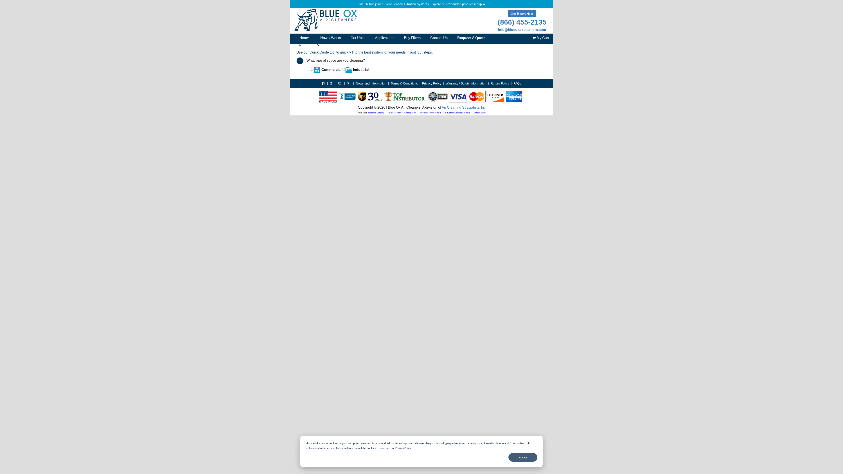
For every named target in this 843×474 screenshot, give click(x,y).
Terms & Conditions (404, 83)
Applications (384, 38)
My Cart (543, 38)
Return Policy (500, 83)
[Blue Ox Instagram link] (340, 83)
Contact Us (439, 38)
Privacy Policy (431, 83)
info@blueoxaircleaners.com (522, 30)
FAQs (517, 83)
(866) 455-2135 (522, 22)
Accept (523, 457)
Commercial (331, 70)
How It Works (330, 38)
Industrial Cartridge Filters (457, 112)
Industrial (360, 70)
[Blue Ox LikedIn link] (332, 83)
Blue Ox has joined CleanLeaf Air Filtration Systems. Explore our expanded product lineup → (421, 4)
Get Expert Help (522, 13)
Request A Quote (471, 38)
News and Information (371, 83)
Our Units (358, 38)
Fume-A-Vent (394, 112)
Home (304, 38)
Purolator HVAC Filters (430, 112)
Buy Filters (412, 38)
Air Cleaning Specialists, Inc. (464, 107)
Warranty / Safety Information (466, 83)
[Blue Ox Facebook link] (323, 83)
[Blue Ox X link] (349, 83)
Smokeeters (480, 112)
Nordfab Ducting (376, 112)
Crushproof (410, 112)
